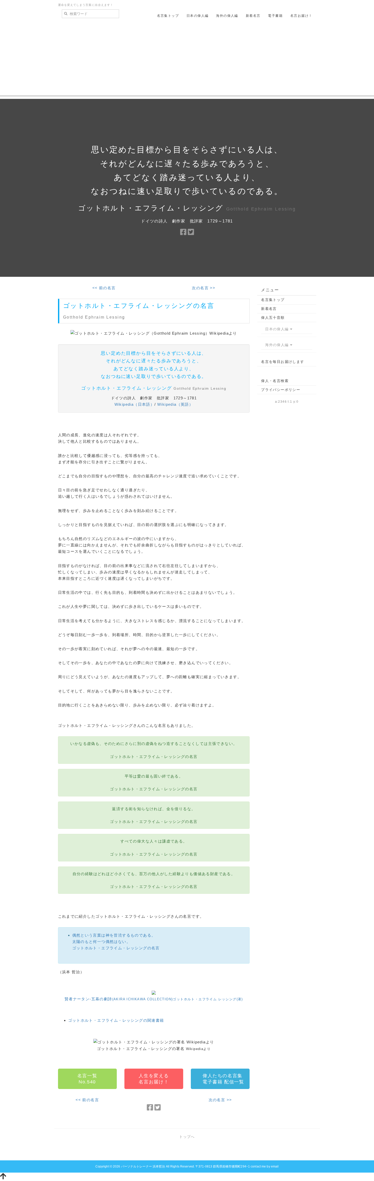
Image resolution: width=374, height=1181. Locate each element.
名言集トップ (168, 16)
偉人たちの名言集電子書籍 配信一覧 (223, 1078)
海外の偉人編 (227, 16)
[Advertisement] (187, 60)
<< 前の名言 (104, 288)
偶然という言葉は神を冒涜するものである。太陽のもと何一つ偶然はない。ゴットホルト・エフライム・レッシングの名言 (116, 941)
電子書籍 (275, 16)
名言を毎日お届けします (282, 362)
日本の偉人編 (197, 16)
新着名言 (253, 16)
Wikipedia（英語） (175, 404)
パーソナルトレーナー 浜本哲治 (143, 1166)
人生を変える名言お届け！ (154, 1078)
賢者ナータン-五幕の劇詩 (154, 999)
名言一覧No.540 (87, 1078)
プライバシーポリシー (280, 390)
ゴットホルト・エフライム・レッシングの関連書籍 (116, 1020)
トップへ (187, 1137)
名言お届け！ (301, 16)
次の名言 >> (203, 288)
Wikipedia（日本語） (134, 404)
